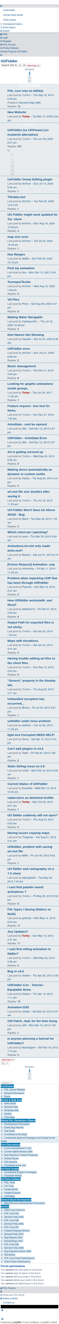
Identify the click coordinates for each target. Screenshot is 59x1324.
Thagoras (27, 837)
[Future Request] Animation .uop (31, 564)
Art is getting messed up (25, 452)
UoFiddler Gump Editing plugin (29, 179)
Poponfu (27, 587)
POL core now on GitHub (25, 90)
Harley (26, 478)
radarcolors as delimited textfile (30, 797)
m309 (25, 770)
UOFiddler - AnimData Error (27, 438)
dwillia (25, 258)
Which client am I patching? (27, 532)
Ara (24, 272)
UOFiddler (9, 60)
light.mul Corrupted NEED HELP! (31, 734)
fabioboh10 (28, 609)
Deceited (27, 788)
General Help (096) (30, 102)
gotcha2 (26, 918)
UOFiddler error (18, 348)
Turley (26, 116)
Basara (26, 554)
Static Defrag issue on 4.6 (26, 766)
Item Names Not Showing (25, 334)
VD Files (13, 299)
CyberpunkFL (30, 321)
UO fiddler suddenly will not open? (32, 815)
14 (12, 173)
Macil (25, 518)
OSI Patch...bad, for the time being (32, 1021)
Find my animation (21, 268)
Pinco (25, 303)
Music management (21, 366)
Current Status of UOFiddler (27, 783)
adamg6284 (29, 877)
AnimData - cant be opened (27, 424)
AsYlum (26, 183)
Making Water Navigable (25, 317)
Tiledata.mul (16, 197)
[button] (29, 81)
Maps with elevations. (23, 640)
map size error (17, 236)
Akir (24, 428)
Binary (25, 707)
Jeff (24, 1025)
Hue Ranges (16, 254)
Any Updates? (17, 931)
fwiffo (25, 855)
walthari (26, 725)
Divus (25, 739)
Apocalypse (28, 1047)
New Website (16, 112)
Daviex (26, 994)
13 (12, 170)
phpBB (16, 1322)
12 (12, 166)
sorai (25, 536)
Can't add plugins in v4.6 (25, 748)
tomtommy (28, 568)
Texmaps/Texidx (19, 282)
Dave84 (26, 339)
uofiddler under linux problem (29, 721)
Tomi (25, 753)
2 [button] (29, 77)
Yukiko (26, 95)
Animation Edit (18, 1007)
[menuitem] (29, 10)
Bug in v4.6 (15, 971)
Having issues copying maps (28, 832)
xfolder (26, 975)
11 (12, 162)
